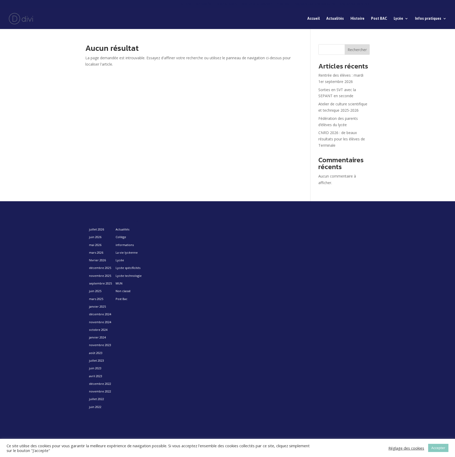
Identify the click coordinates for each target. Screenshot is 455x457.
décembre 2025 (100, 268)
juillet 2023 (96, 360)
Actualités (203, 4)
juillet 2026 (96, 229)
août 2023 (95, 353)
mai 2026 (95, 245)
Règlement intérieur (355, 4)
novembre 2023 (100, 345)
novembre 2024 (100, 322)
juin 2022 (95, 407)
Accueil (186, 4)
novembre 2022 (100, 391)
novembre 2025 (100, 276)
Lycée (398, 19)
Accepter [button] (438, 447)
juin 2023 (95, 368)
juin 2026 (95, 237)
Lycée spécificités (128, 268)
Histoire (357, 19)
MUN (119, 283)
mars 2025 (96, 299)
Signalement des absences (315, 4)
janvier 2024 (97, 337)
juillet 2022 (96, 399)
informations (125, 245)
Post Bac (121, 299)
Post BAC (283, 4)
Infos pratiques (428, 19)
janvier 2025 (97, 306)
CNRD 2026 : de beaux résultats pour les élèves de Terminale (341, 139)
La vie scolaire (226, 4)
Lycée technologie (129, 276)
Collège (121, 237)
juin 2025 (95, 291)
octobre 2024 (98, 330)
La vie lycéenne (127, 252)
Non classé (123, 291)
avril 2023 (95, 376)
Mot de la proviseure (256, 4)
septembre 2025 (100, 283)
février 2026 (97, 260)
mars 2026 (96, 252)
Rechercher (357, 49)
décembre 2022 (100, 384)
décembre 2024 (100, 314)
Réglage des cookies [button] (406, 448)
